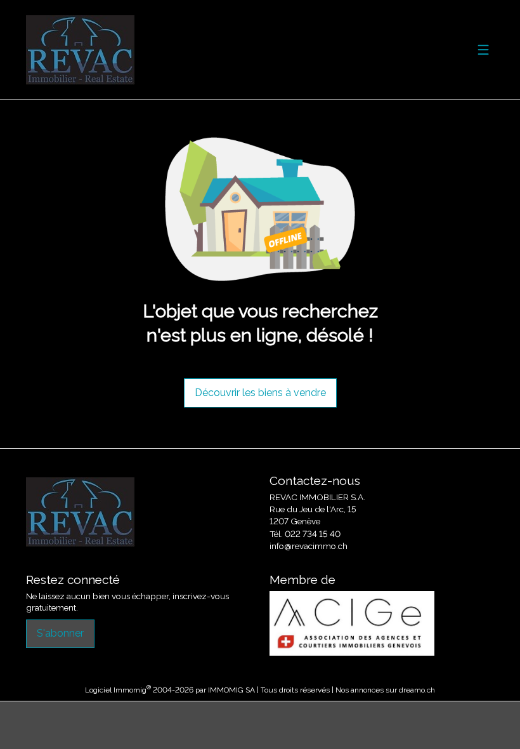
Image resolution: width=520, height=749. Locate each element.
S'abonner (60, 633)
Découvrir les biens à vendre (260, 393)
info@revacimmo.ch (309, 546)
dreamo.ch (417, 690)
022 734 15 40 (313, 534)
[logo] (80, 49)
